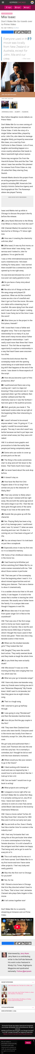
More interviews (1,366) (8, 1011)
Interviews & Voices (7, 111)
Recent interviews (7, 982)
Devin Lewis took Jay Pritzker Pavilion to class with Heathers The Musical (21, 993)
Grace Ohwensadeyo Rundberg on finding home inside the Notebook (19, 999)
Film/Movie (25, 111)
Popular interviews (7, 1007)
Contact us (29, 1034)
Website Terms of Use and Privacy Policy (14, 1034)
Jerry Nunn (24, 953)
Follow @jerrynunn (24, 971)
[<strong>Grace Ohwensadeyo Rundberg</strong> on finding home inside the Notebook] (4, 1001)
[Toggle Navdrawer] (2, 2)
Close (28, 1043)
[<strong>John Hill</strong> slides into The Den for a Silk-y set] (4, 988)
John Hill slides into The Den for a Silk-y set (20, 985)
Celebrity (17, 111)
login (9, 7)
